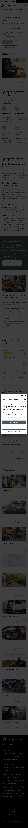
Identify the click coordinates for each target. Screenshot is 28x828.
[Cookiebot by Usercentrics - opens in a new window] (20, 395)
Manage (13, 426)
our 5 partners (9, 406)
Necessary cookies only (14, 431)
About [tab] (24, 399)
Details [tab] (10, 399)
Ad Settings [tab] (17, 399)
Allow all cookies (14, 422)
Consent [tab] (4, 399)
